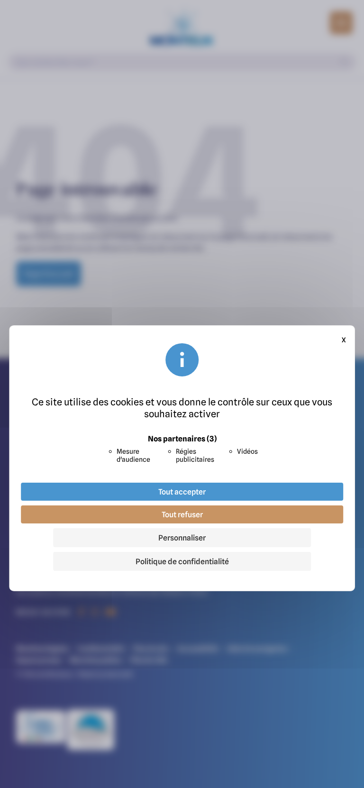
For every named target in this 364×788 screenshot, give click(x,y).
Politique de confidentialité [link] (182, 561)
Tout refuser (182, 514)
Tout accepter (182, 491)
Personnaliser (182, 537)
